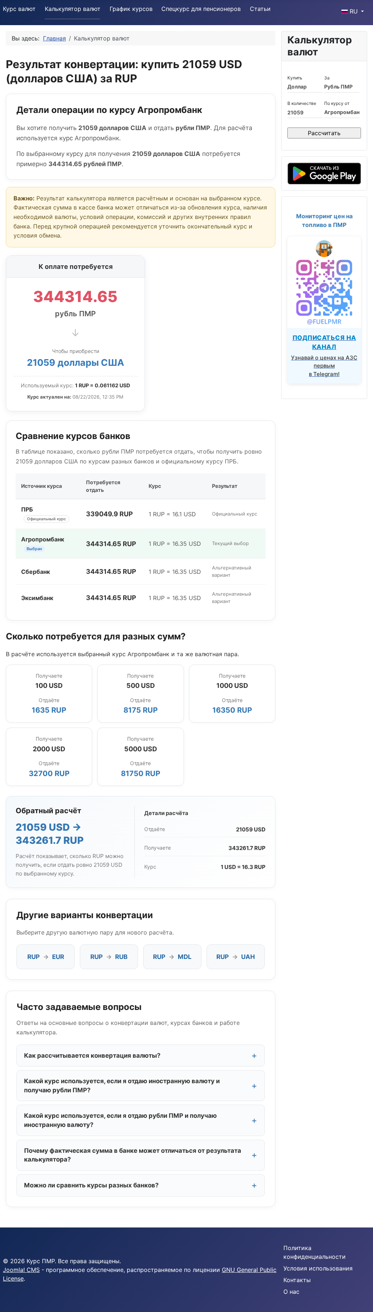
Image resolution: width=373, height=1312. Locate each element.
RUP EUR (45, 956)
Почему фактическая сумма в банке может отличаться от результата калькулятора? (132, 1155)
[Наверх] (360, 1298)
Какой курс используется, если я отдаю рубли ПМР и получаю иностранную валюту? (120, 1120)
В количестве (301, 103)
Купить (294, 78)
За (327, 78)
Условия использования (318, 1268)
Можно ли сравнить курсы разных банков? (91, 1185)
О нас (291, 1291)
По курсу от (336, 103)
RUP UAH (235, 956)
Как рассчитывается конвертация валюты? (92, 1055)
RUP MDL (172, 956)
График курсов (131, 8)
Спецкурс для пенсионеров (201, 8)
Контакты (297, 1280)
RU (354, 11)
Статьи (260, 8)
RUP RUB (108, 956)
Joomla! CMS (21, 1269)
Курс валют (19, 8)
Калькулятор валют (73, 8)
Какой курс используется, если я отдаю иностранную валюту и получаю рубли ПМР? (122, 1085)
